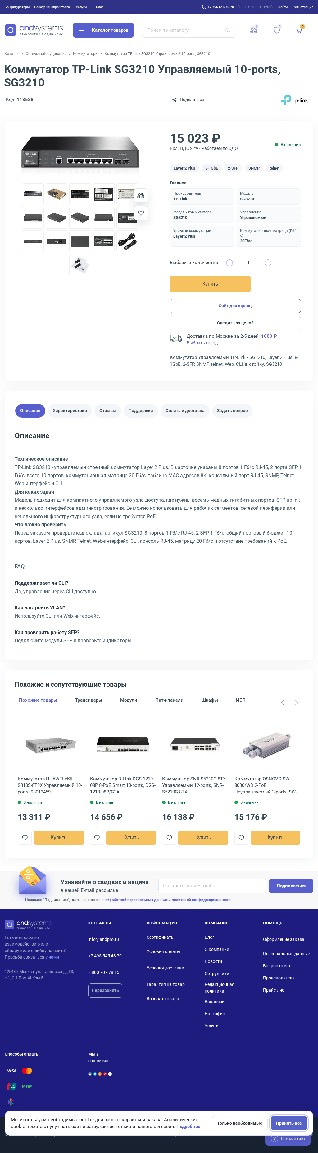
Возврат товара (163, 998)
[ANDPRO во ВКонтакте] (90, 1074)
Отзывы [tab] (107, 410)
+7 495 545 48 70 (221, 7)
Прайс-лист (274, 990)
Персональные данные (286, 953)
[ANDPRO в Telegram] (95, 1074)
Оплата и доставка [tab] (185, 410)
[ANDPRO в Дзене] (109, 1074)
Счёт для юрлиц (235, 305)
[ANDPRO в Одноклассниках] (100, 1074)
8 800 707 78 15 (103, 972)
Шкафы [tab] (210, 700)
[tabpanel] (159, 540)
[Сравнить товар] (141, 195)
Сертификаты (161, 937)
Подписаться (291, 886)
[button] (253, 30)
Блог (99, 7)
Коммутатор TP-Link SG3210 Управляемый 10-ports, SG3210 (157, 54)
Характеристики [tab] (70, 410)
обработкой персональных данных (136, 900)
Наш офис (215, 1013)
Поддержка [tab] (141, 410)
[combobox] (188, 30)
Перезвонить (105, 990)
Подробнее (188, 1126)
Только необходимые (239, 1123)
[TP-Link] (294, 100)
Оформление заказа (283, 939)
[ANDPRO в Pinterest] (105, 1074)
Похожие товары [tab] (38, 700)
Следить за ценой (235, 322)
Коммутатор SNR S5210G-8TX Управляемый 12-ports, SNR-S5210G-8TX (194, 785)
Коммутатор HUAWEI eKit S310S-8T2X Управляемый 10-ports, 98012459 (50, 785)
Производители (279, 977)
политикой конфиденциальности (201, 900)
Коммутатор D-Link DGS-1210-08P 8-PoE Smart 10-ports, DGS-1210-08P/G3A (123, 785)
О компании (217, 949)
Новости (213, 961)
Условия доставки (165, 967)
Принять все (289, 1123)
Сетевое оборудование (46, 54)
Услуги (81, 7)
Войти (283, 7)
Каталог (12, 54)
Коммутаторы (85, 54)
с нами (52, 957)
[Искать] (228, 30)
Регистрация (303, 7)
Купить (210, 283)
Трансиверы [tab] (88, 700)
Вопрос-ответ (277, 965)
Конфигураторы (17, 7)
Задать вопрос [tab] (232, 410)
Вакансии (215, 1001)
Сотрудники (217, 973)
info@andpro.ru (103, 939)
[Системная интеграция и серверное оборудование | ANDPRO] (34, 30)
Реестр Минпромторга (52, 7)
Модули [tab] (128, 700)
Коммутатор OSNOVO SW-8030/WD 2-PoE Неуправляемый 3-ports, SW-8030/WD (265, 785)
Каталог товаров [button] (110, 30)
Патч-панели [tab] (169, 700)
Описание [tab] (30, 410)
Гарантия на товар (166, 984)
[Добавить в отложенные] (141, 213)
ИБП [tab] (241, 700)
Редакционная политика (219, 987)
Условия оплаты (163, 951)
